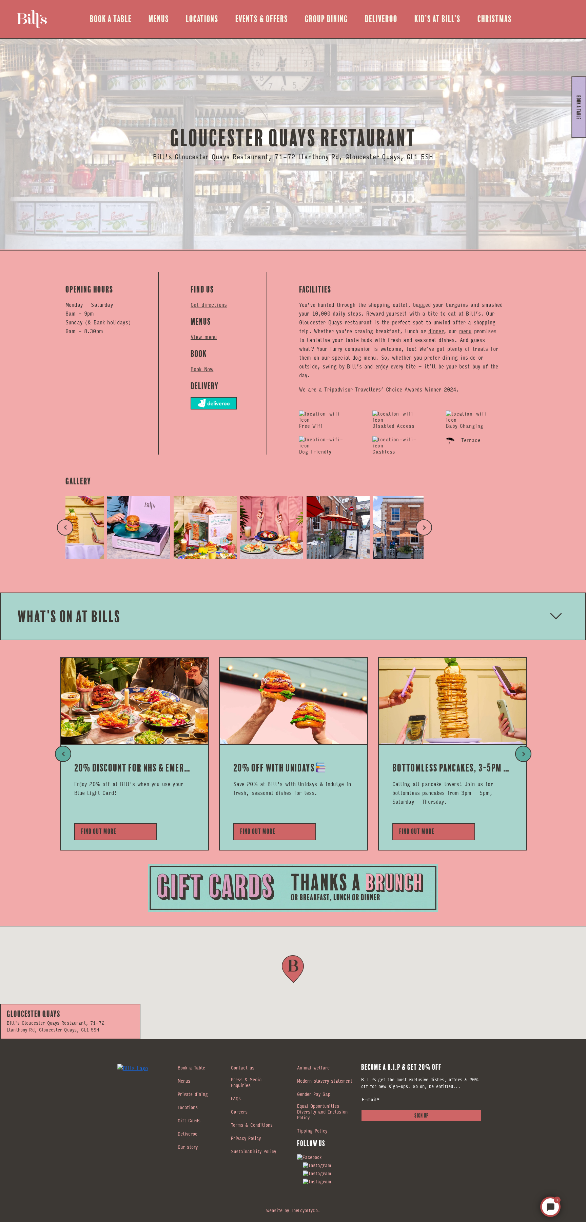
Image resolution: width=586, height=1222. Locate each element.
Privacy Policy (246, 1138)
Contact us (242, 1068)
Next (424, 527)
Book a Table (111, 19)
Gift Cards (189, 1121)
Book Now (202, 369)
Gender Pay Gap (313, 1094)
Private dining (193, 1094)
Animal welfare (313, 1068)
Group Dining (326, 19)
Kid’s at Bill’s (437, 19)
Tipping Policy (312, 1131)
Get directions (209, 304)
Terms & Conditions (252, 1125)
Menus (159, 19)
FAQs (236, 1099)
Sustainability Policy (253, 1151)
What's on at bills (69, 616)
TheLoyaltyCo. (305, 1210)
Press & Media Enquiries (246, 1083)
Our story (188, 1147)
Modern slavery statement (324, 1081)
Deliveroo (381, 19)
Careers (239, 1112)
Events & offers (261, 19)
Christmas (494, 19)
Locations (202, 19)
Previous (65, 527)
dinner (436, 331)
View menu (204, 337)
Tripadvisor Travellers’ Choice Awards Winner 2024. (391, 389)
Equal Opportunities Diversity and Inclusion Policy (322, 1112)
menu (465, 331)
